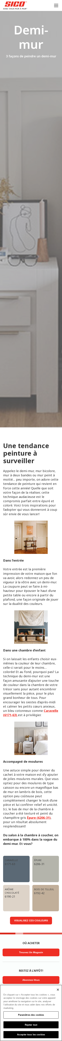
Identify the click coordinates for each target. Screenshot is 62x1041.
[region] (31, 1013)
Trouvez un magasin (31, 952)
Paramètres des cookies (31, 1015)
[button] (55, 5)
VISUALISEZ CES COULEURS (31, 920)
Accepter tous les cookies (31, 1034)
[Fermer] (58, 989)
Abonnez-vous (31, 980)
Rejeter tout (31, 1025)
